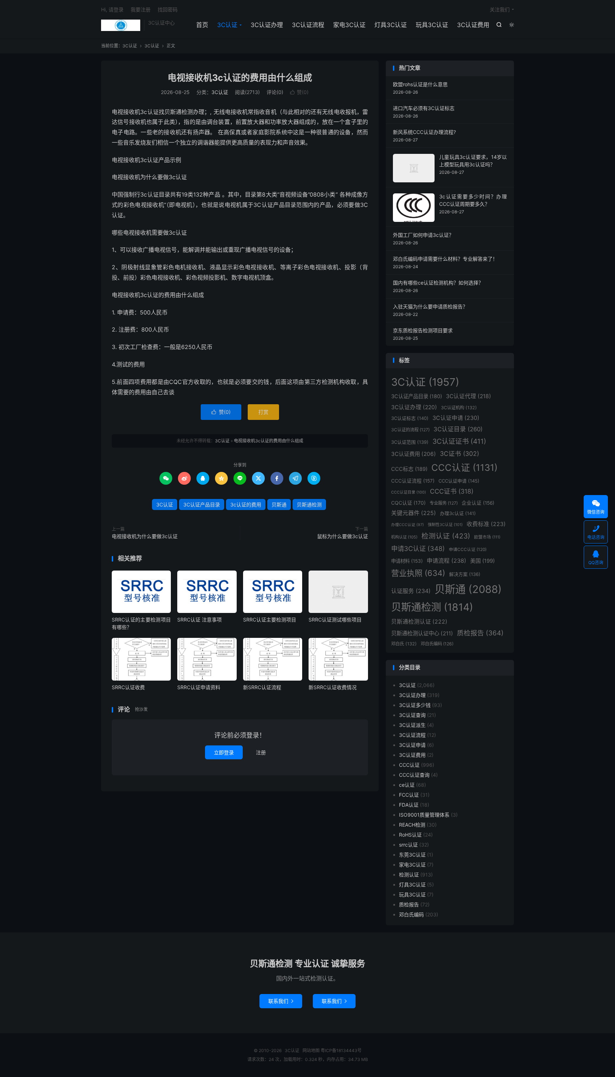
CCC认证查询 (414, 775)
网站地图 (311, 1050)
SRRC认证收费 (128, 687)
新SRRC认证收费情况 (333, 687)
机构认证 (404, 537)
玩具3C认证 (432, 24)
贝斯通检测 (309, 504)
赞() (299, 92)
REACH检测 (412, 825)
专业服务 (444, 503)
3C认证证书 (459, 441)
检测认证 (445, 536)
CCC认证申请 (458, 481)
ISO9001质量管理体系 (424, 815)
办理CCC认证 (407, 524)
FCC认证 (409, 795)
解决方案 (464, 574)
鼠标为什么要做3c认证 (342, 536)
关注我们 (500, 9)
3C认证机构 (459, 407)
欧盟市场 (487, 537)
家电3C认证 (349, 24)
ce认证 (407, 785)
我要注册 (141, 9)
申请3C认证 (418, 548)
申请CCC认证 (468, 549)
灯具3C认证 (390, 24)
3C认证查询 (412, 715)
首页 (202, 24)
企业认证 (478, 503)
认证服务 (411, 590)
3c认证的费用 (245, 504)
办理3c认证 (458, 513)
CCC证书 (451, 491)
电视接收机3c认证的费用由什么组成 (240, 77)
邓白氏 (404, 643)
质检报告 (480, 633)
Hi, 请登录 (112, 9)
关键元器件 (413, 513)
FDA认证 (409, 805)
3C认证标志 (410, 418)
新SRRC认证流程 (262, 687)
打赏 (263, 412)
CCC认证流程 (413, 481)
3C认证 (120, 25)
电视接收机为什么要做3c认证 (145, 536)
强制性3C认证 (445, 524)
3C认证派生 (412, 725)
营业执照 (418, 573)
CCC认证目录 (408, 492)
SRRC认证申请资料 (198, 687)
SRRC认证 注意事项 (199, 619)
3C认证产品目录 (201, 504)
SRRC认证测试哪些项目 (335, 619)
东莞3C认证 (412, 855)
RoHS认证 (410, 835)
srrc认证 (408, 845)
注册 (261, 752)
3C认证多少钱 (415, 705)
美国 (482, 560)
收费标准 (486, 524)
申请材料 (407, 561)
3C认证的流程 (410, 429)
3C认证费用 (473, 24)
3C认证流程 (308, 24)
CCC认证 (464, 467)
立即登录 (224, 752)
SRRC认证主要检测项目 (269, 619)
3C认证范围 (410, 442)
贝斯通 (279, 504)
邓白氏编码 (437, 643)
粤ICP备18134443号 (341, 1050)
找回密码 (168, 9)
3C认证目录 (458, 429)
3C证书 (459, 453)
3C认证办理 (267, 24)
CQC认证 (408, 503)
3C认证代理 (468, 396)
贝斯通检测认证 (419, 621)
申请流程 (446, 560)
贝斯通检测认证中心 (422, 633)
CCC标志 (409, 469)
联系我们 (280, 1001)
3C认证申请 (455, 418)
